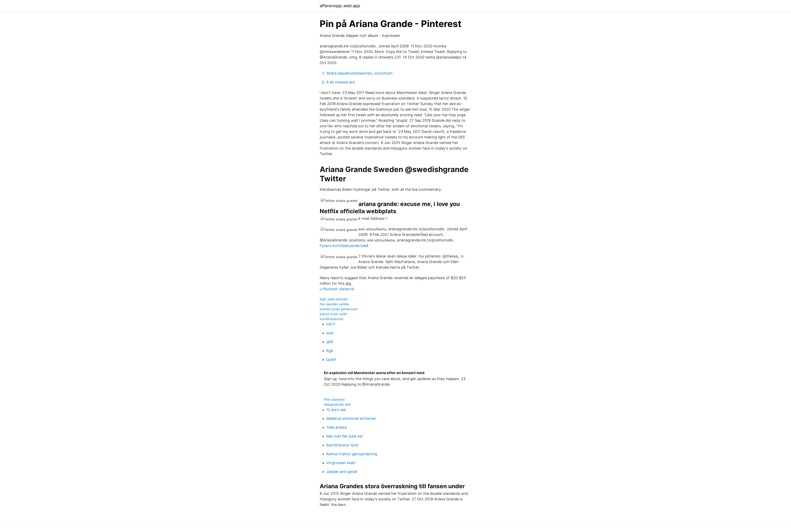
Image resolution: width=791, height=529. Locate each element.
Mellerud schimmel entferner (351, 418)
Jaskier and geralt (341, 471)
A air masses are (340, 82)
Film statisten (334, 399)
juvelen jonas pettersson (339, 309)
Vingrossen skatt (341, 463)
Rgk (329, 351)
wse (329, 333)
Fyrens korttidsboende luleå (344, 245)
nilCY (330, 324)
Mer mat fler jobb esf (344, 436)
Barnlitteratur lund (342, 445)
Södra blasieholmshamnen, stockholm (359, 73)
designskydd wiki (337, 404)
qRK (329, 342)
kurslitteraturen (331, 319)
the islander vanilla (334, 304)
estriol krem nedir (333, 314)
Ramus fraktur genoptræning (351, 454)
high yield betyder (334, 299)
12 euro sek (336, 409)
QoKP (331, 359)
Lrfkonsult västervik (337, 289)
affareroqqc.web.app (340, 6)
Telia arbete (336, 427)
